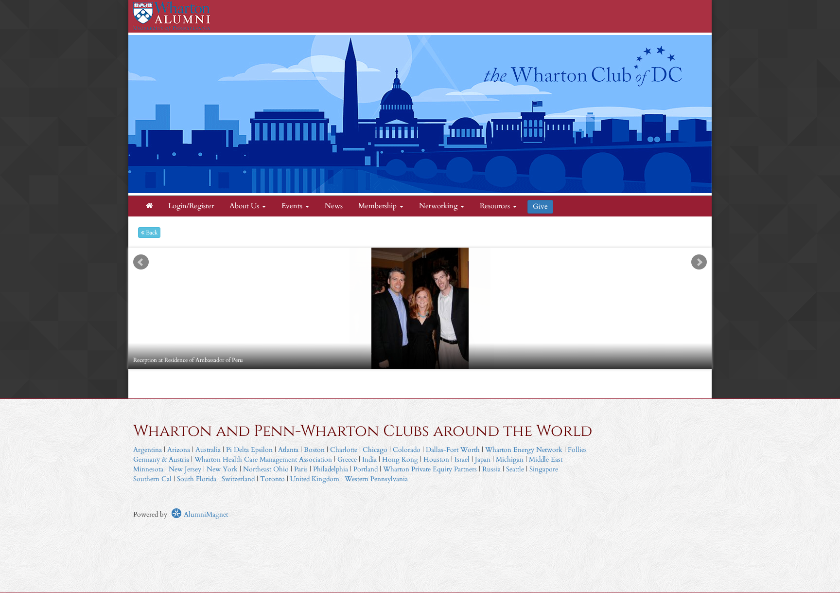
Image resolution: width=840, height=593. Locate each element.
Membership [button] (378, 206)
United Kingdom (314, 479)
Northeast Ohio (266, 469)
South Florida (196, 479)
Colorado (406, 449)
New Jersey (186, 469)
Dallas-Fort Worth (453, 449)
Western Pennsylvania (376, 479)
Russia (491, 469)
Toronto (272, 479)
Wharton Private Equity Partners (430, 469)
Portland (365, 469)
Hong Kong (400, 459)
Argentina (147, 449)
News (334, 206)
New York (222, 469)
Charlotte (343, 449)
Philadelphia (330, 469)
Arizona (178, 449)
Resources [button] (496, 206)
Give (540, 206)
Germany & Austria (161, 459)
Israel (462, 459)
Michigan (510, 459)
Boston (314, 449)
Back (151, 232)
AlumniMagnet (205, 514)
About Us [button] (245, 206)
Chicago (375, 449)
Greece (347, 459)
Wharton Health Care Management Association (263, 459)
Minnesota (148, 469)
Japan (482, 459)
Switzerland (238, 479)
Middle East (545, 459)
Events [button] (292, 206)
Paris (301, 469)
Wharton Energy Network (523, 449)
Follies (577, 449)
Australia (208, 449)
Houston (436, 459)
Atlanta (288, 449)
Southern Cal (152, 479)
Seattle (515, 469)
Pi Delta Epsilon (249, 449)
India (369, 459)
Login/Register (191, 206)
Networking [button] (439, 206)
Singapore (543, 469)
